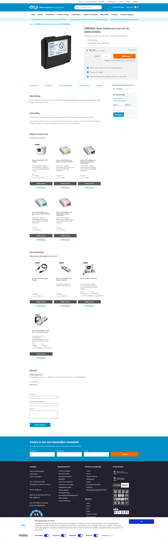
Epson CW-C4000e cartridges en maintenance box (41, 331)
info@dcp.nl (129, 7)
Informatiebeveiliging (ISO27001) (96, 490)
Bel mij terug (119, 114)
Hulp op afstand (63, 490)
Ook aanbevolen (84, 85)
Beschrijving (33, 85)
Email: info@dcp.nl (35, 489)
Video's (88, 482)
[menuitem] (33, 14)
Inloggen (135, 2)
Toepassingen (112, 2)
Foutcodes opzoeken (65, 476)
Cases (88, 471)
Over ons (80, 2)
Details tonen (106, 535)
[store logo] (33, 7)
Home (31, 24)
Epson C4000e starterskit (88, 278)
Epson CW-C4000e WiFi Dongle (40, 279)
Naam (115, 105)
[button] (125, 88)
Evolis (88, 511)
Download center (64, 474)
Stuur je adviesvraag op (128, 60)
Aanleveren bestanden (66, 482)
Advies (88, 474)
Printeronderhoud (64, 492)
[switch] (63, 535)
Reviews (99, 85)
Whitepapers (90, 479)
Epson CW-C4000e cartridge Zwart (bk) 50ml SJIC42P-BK (88, 161)
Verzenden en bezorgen (66, 484)
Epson (88, 506)
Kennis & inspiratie (91, 2)
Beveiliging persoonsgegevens (68, 495)
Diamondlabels (91, 517)
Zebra (88, 503)
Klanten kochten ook (65, 85)
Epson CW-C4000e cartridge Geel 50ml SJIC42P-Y (65, 161)
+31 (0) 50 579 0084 (118, 7)
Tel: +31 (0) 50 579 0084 (37, 482)
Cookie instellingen (65, 501)
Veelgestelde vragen (65, 487)
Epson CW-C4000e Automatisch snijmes (64, 279)
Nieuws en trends (91, 476)
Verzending (48, 85)
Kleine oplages (63, 498)
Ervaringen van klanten (93, 484)
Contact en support (64, 471)
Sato (87, 508)
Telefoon (128, 105)
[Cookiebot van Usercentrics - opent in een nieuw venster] (23, 535)
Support (121, 2)
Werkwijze (62, 479)
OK (142, 521)
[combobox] (88, 7)
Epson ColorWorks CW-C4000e (40, 161)
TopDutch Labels (91, 514)
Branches (102, 2)
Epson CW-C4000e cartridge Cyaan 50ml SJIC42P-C (41, 214)
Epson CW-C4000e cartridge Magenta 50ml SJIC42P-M (64, 214)
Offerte (128, 2)
